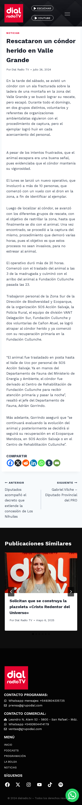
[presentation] (41, 572)
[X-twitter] (18, 784)
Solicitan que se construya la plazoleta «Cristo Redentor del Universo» (40, 606)
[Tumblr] (49, 462)
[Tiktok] (50, 784)
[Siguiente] (71, 591)
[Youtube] (39, 784)
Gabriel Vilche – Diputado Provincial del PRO (61, 491)
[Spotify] (60, 784)
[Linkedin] (33, 462)
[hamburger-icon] (67, 13)
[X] (18, 462)
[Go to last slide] (11, 591)
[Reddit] (25, 462)
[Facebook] (10, 462)
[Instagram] (28, 784)
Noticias (13, 33)
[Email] (56, 462)
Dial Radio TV (20, 69)
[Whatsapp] (41, 462)
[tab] (33, 634)
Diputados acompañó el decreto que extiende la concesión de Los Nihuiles (19, 499)
